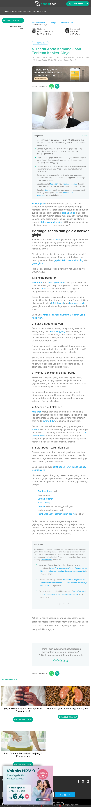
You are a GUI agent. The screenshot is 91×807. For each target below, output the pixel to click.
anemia (35, 429)
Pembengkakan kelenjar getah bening (57, 514)
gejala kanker (68, 213)
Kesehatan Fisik (67, 23)
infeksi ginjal (57, 303)
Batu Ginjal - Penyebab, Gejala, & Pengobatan (23, 754)
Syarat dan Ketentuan (53, 804)
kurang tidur (49, 421)
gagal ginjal (37, 263)
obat (57, 192)
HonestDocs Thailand (50, 806)
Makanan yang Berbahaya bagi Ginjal (68, 708)
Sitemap (36, 806)
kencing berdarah (56, 282)
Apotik (29, 11)
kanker (56, 239)
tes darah (54, 184)
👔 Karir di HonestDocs (71, 804)
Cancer (43, 288)
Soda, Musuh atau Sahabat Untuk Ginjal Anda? (23, 710)
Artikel (44, 11)
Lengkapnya (60, 604)
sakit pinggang (57, 331)
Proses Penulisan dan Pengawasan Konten (17, 806)
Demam (42, 506)
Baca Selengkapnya (23, 720)
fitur (48, 190)
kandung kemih (77, 303)
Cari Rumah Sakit (20, 11)
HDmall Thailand (67, 806)
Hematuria (37, 282)
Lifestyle (53, 23)
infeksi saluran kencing (50, 222)
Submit (65, 795)
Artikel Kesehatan (39, 23)
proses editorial (46, 560)
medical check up (70, 184)
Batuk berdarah (45, 499)
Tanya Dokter (36, 11)
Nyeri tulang (44, 502)
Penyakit (6, 11)
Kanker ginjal (38, 203)
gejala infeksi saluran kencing (68, 260)
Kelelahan (36, 411)
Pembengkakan (45, 491)
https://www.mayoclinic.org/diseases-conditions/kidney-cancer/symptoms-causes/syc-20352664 (63, 583)
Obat (12, 11)
